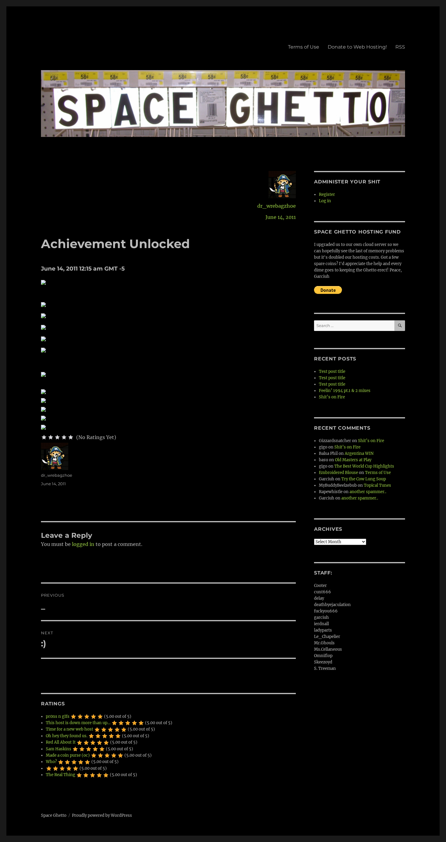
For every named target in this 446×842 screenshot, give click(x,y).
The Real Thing (60, 774)
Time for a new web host (69, 729)
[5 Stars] (71, 437)
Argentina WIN (359, 453)
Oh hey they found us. (66, 735)
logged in (83, 544)
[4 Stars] (64, 437)
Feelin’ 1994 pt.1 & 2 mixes (344, 390)
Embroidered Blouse (338, 472)
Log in (325, 200)
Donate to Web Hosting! (357, 47)
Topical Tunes (377, 485)
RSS (400, 47)
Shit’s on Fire (332, 397)
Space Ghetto (53, 815)
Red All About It (61, 742)
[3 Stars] (57, 437)
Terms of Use (303, 47)
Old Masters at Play (353, 459)
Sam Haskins (58, 749)
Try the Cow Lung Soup (363, 479)
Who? (51, 761)
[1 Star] (44, 437)
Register (327, 194)
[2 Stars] (51, 437)
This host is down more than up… (78, 722)
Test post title (332, 371)
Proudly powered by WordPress (102, 815)
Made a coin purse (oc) (68, 755)
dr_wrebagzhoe (276, 206)
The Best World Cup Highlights (364, 466)
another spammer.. (368, 491)
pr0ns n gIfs (57, 716)
